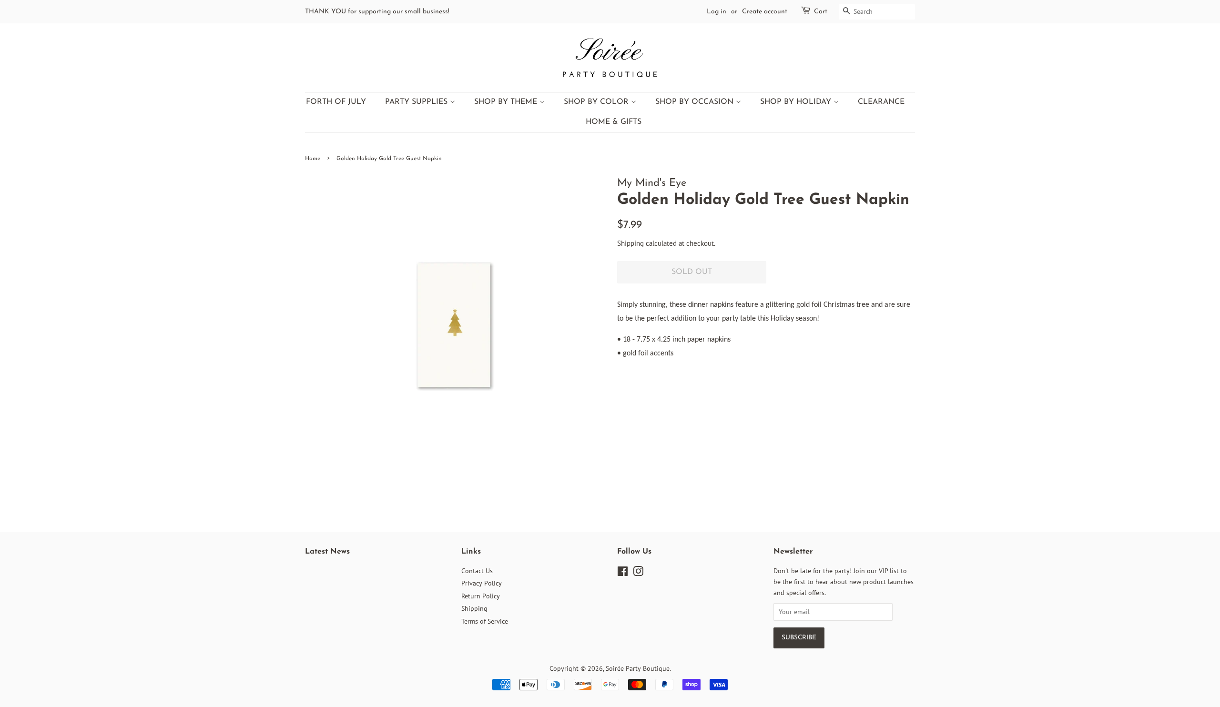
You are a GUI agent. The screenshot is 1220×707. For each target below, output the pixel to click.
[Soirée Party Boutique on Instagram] (638, 573)
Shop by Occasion (695, 102)
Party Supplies (417, 102)
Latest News (327, 552)
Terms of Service (484, 621)
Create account (764, 11)
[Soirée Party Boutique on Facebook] (622, 573)
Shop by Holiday (797, 102)
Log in (716, 11)
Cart (820, 11)
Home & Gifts (613, 122)
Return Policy (480, 596)
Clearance (881, 102)
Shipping (630, 243)
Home (312, 159)
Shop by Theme (506, 102)
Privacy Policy (481, 583)
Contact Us (477, 570)
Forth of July (336, 102)
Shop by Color (597, 102)
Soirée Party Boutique (638, 668)
